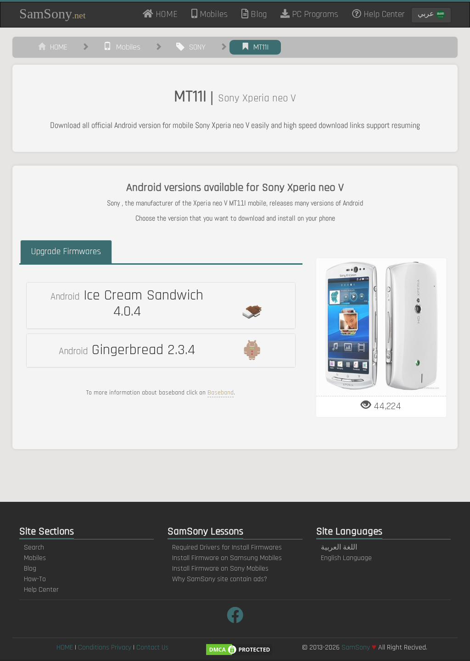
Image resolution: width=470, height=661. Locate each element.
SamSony (52, 13)
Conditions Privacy (104, 647)
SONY (195, 47)
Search (34, 547)
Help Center (383, 14)
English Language (346, 558)
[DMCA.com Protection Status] (239, 649)
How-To (35, 579)
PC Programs (314, 14)
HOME (169, 13)
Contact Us (152, 647)
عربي (427, 14)
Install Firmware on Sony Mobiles (220, 568)
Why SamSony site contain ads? (219, 579)
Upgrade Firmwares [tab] (66, 251)
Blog (257, 14)
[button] (161, 305)
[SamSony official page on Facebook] (235, 616)
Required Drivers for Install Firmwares (227, 547)
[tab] (161, 305)
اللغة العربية (339, 547)
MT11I (259, 47)
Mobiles (212, 14)
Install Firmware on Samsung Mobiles (227, 558)
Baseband (220, 393)
